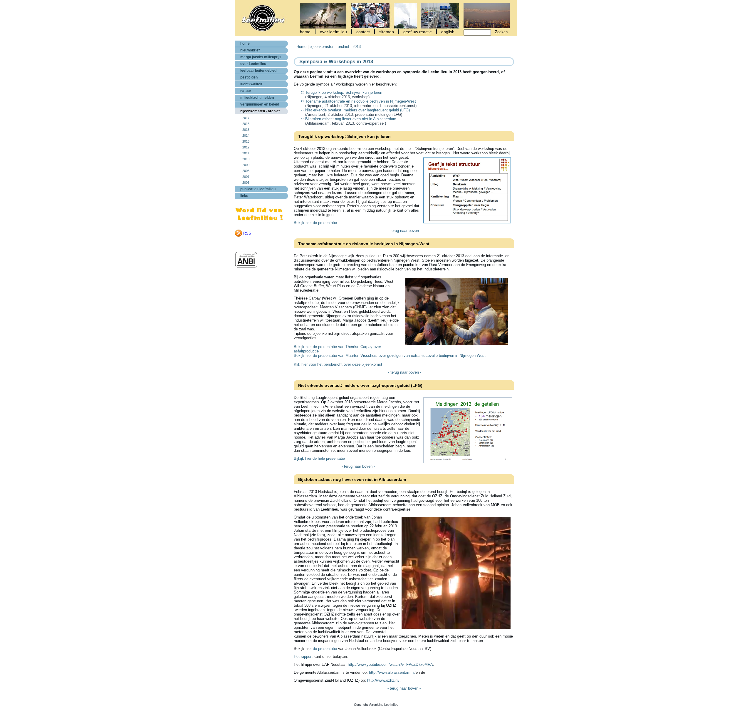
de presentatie (325, 648)
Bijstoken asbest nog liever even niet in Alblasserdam (350, 119)
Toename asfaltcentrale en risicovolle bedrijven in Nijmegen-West (360, 101)
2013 (245, 141)
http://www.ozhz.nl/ (383, 680)
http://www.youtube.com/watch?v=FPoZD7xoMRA (390, 664)
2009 (245, 165)
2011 (245, 153)
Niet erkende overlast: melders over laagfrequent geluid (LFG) (357, 110)
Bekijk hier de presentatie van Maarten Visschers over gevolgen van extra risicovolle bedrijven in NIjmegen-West (390, 355)
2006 (245, 182)
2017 (245, 118)
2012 (245, 147)
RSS (247, 233)
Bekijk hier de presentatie (315, 222)
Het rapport (303, 656)
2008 (245, 171)
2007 (245, 176)
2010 (245, 159)
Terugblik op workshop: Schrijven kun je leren (343, 92)
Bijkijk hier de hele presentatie (319, 458)
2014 (245, 135)
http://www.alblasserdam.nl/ (392, 672)
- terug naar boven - (404, 230)
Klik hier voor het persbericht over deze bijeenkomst (338, 364)
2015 (245, 129)
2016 (245, 124)
